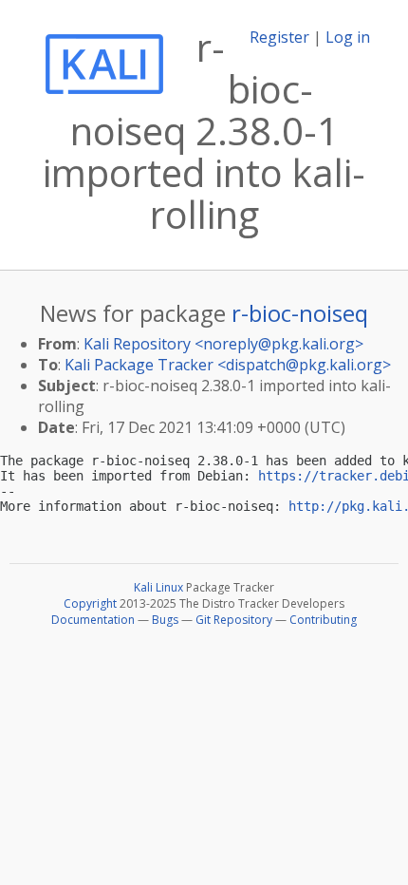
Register (279, 37)
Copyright (90, 603)
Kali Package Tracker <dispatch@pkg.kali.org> (228, 364)
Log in (347, 37)
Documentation (93, 620)
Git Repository (233, 620)
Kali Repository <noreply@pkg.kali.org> (223, 343)
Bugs (165, 620)
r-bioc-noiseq (300, 313)
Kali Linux (158, 587)
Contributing (323, 620)
